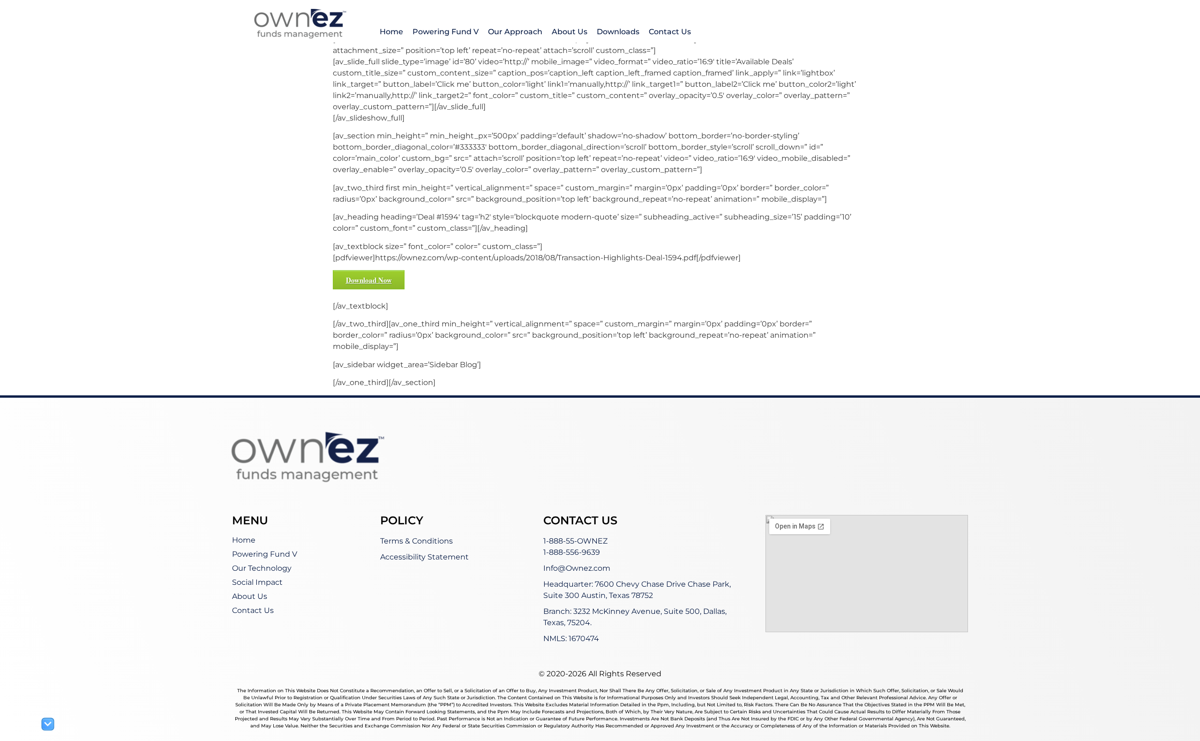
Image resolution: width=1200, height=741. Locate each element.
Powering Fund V (445, 31)
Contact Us (670, 31)
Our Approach (515, 31)
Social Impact (257, 582)
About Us (569, 31)
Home (391, 31)
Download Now (369, 280)
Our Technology (262, 568)
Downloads (618, 31)
